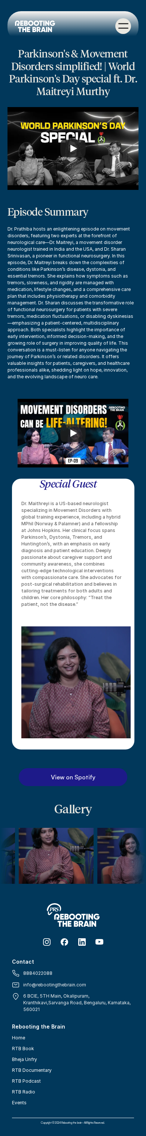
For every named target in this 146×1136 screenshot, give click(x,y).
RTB (16, 1092)
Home (18, 1037)
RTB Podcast (26, 1081)
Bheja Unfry (24, 1059)
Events (19, 1102)
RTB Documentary (32, 1070)
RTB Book (23, 1048)
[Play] (73, 148)
